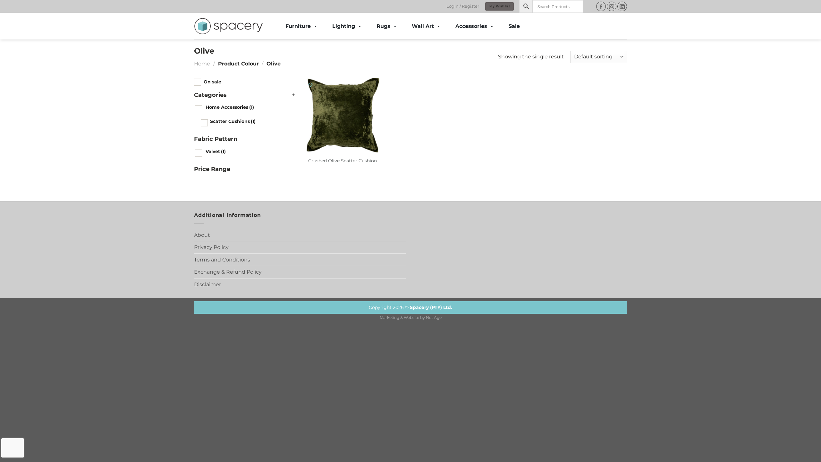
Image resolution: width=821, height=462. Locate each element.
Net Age (434, 317)
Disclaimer (207, 284)
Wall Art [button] (423, 26)
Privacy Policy (211, 247)
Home (202, 64)
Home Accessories (230, 107)
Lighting (343, 26)
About (202, 235)
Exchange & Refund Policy (228, 272)
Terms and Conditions (222, 260)
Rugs (383, 26)
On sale (212, 82)
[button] (311, 85)
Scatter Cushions (233, 121)
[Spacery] (228, 26)
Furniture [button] (298, 26)
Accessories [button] (471, 26)
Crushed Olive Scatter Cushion (342, 161)
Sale (514, 26)
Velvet (216, 151)
